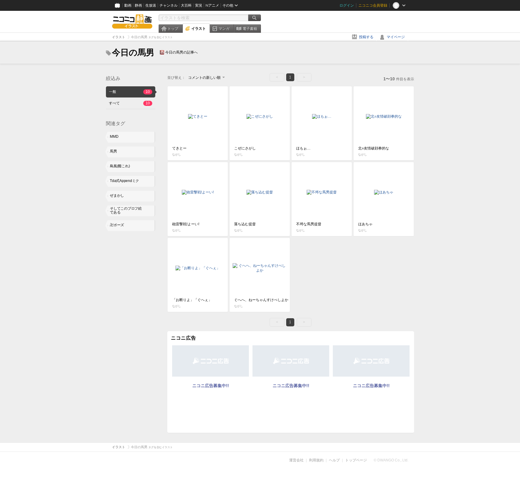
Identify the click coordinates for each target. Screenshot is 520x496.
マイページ (396, 37)
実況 (198, 5)
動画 (128, 5)
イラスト (198, 28)
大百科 (186, 5)
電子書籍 (250, 28)
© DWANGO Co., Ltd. (391, 460)
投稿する (366, 37)
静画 (138, 5)
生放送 (150, 5)
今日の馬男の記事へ (181, 52)
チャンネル (168, 5)
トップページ (356, 460)
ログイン (346, 5)
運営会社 (296, 460)
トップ (172, 28)
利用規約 (316, 460)
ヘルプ (334, 460)
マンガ (223, 28)
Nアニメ (212, 5)
